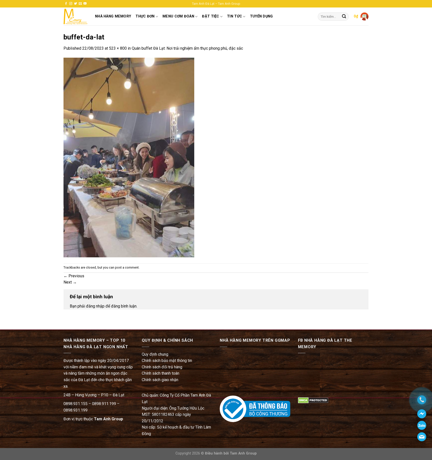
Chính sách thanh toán (160, 373)
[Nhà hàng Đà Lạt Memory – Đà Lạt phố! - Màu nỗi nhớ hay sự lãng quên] (76, 16)
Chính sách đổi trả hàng (162, 367)
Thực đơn (145, 16)
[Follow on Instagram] (70, 3)
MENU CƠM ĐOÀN (178, 16)
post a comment (127, 267)
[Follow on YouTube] (85, 3)
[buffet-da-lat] (129, 157)
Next (70, 282)
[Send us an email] (80, 3)
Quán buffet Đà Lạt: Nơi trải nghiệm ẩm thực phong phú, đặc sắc (187, 48)
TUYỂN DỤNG (261, 16)
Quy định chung (155, 354)
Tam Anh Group (108, 419)
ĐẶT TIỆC (210, 16)
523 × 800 (118, 48)
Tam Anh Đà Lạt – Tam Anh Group (216, 3)
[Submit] (344, 16)
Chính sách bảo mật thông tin (167, 360)
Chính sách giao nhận (160, 379)
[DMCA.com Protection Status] (313, 400)
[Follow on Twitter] (75, 3)
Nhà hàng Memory (113, 16)
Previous (74, 276)
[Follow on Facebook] (66, 3)
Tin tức (234, 16)
